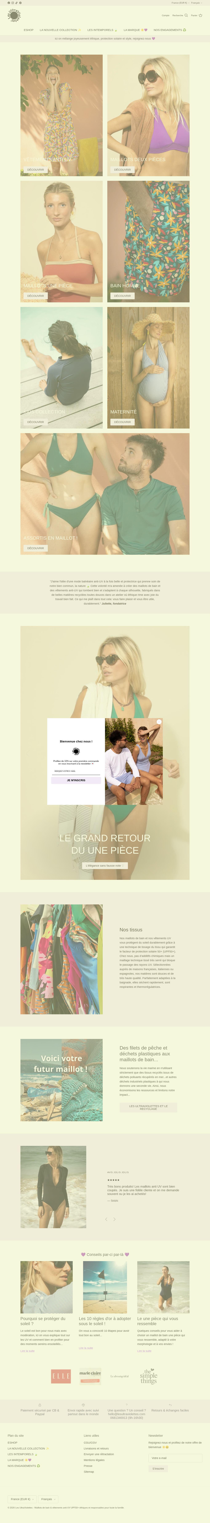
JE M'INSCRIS (76, 780)
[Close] (159, 721)
